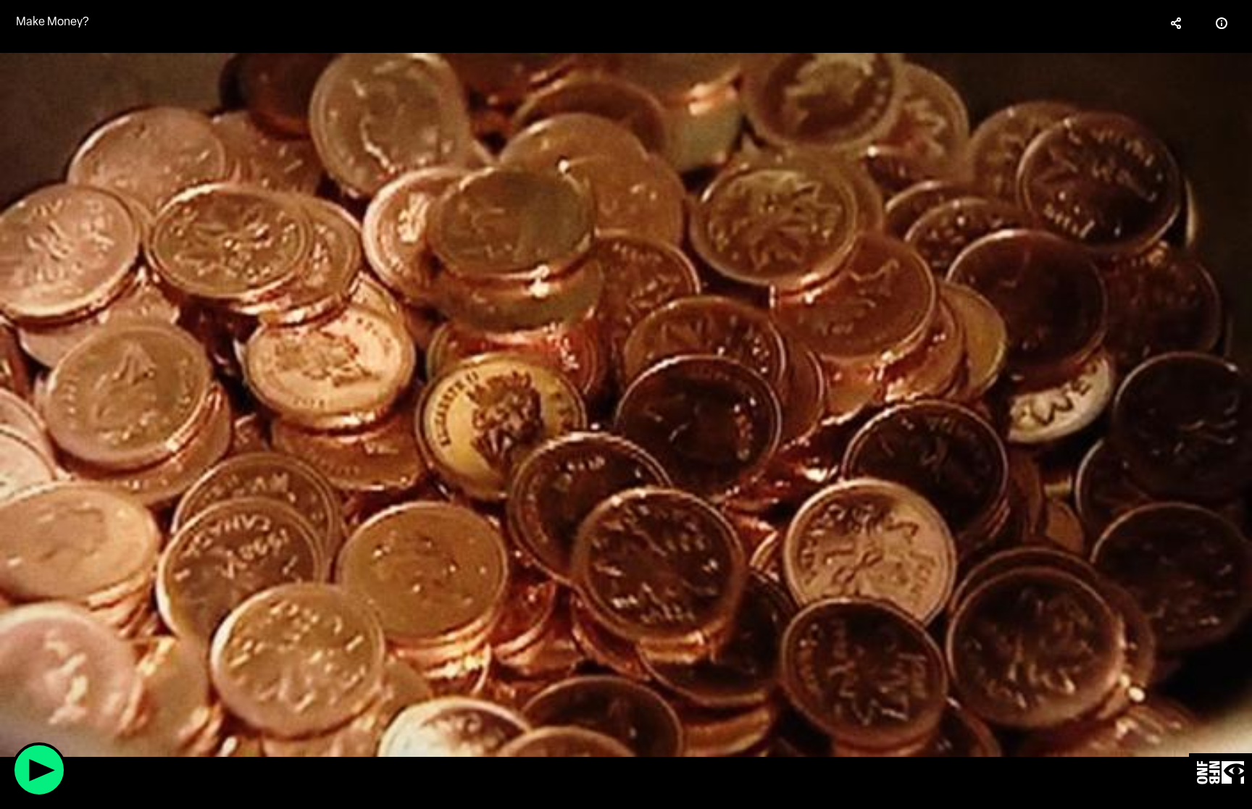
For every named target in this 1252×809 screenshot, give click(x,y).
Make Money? (52, 21)
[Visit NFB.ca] (1220, 773)
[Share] (1176, 23)
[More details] (1221, 23)
